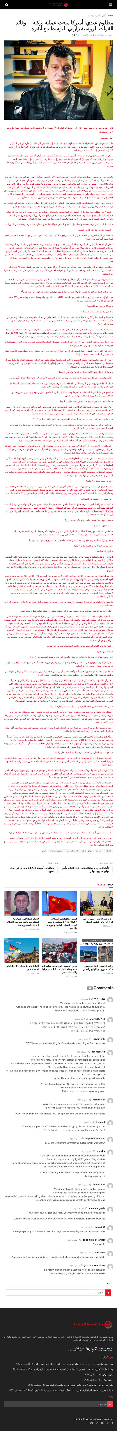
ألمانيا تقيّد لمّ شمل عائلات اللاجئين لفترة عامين (22, 967)
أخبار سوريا (86, 912)
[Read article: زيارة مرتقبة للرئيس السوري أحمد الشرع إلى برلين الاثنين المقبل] (97, 903)
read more (100, 1252)
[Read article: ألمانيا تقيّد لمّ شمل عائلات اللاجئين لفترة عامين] (21, 950)
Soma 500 (100, 1226)
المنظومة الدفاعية (56, 850)
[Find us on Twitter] (107, 1423)
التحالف (99, 850)
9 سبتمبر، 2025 (69, 932)
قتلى (44, 850)
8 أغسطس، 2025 (31, 929)
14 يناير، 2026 (108, 926)
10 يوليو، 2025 (108, 973)
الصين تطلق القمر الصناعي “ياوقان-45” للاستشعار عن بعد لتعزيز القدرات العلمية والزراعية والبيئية (62, 923)
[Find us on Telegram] (91, 1423)
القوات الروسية (72, 850)
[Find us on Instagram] (97, 1423)
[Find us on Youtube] (102, 1423)
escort (101, 1121)
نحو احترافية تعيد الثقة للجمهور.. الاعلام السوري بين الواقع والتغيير (99, 967)
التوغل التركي (87, 850)
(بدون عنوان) (107, 1374)
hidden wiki (99, 1038)
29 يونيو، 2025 (32, 973)
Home (110, 15)
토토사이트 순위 (97, 1018)
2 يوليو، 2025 (70, 976)
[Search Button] (6, 4)
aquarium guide (97, 1208)
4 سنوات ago (85, 998)
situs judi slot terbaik (94, 1239)
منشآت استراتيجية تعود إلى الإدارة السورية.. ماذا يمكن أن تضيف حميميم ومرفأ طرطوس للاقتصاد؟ (69, 1390)
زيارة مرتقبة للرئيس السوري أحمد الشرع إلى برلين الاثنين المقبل (99, 920)
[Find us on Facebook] (112, 1423)
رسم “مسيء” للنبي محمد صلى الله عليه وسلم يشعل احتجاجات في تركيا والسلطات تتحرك (59, 969)
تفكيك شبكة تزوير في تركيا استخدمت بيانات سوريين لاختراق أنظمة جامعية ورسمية (23, 922)
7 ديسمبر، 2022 (105, 35)
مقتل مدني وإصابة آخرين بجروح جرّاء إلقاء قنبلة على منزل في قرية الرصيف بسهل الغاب (73, 1363)
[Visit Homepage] (59, 5)
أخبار (104, 15)
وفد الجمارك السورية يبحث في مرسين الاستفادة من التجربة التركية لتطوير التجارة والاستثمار (72, 1369)
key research (98, 1051)
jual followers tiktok (94, 1265)
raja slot (101, 1151)
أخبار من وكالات (94, 15)
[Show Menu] (110, 4)
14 (74, 35)
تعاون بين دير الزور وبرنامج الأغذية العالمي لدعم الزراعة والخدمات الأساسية (79, 1384)
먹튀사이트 (99, 998)
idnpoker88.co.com (95, 1138)
